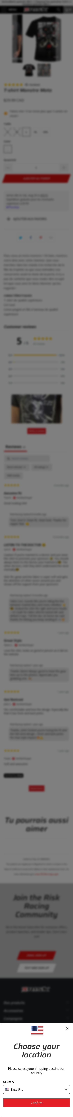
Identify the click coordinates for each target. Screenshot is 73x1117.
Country (8, 1082)
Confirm (36, 1103)
